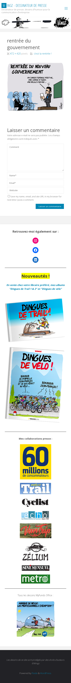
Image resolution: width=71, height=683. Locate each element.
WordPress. (46, 673)
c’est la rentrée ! (43, 53)
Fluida (34, 673)
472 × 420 (15, 53)
